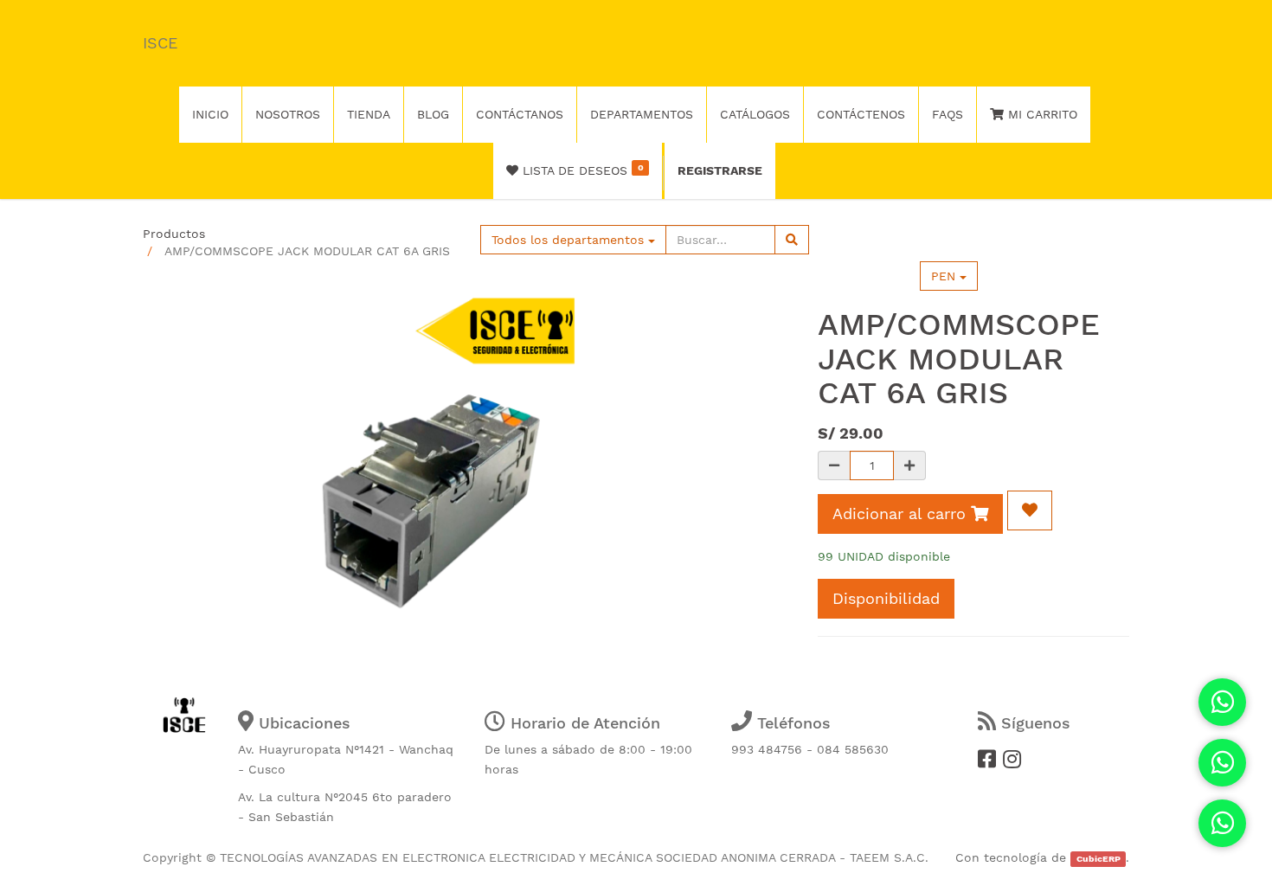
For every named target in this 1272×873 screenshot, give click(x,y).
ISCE (160, 43)
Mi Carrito (1040, 114)
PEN (945, 276)
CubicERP (1098, 858)
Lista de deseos (580, 169)
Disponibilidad (886, 598)
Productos (174, 234)
